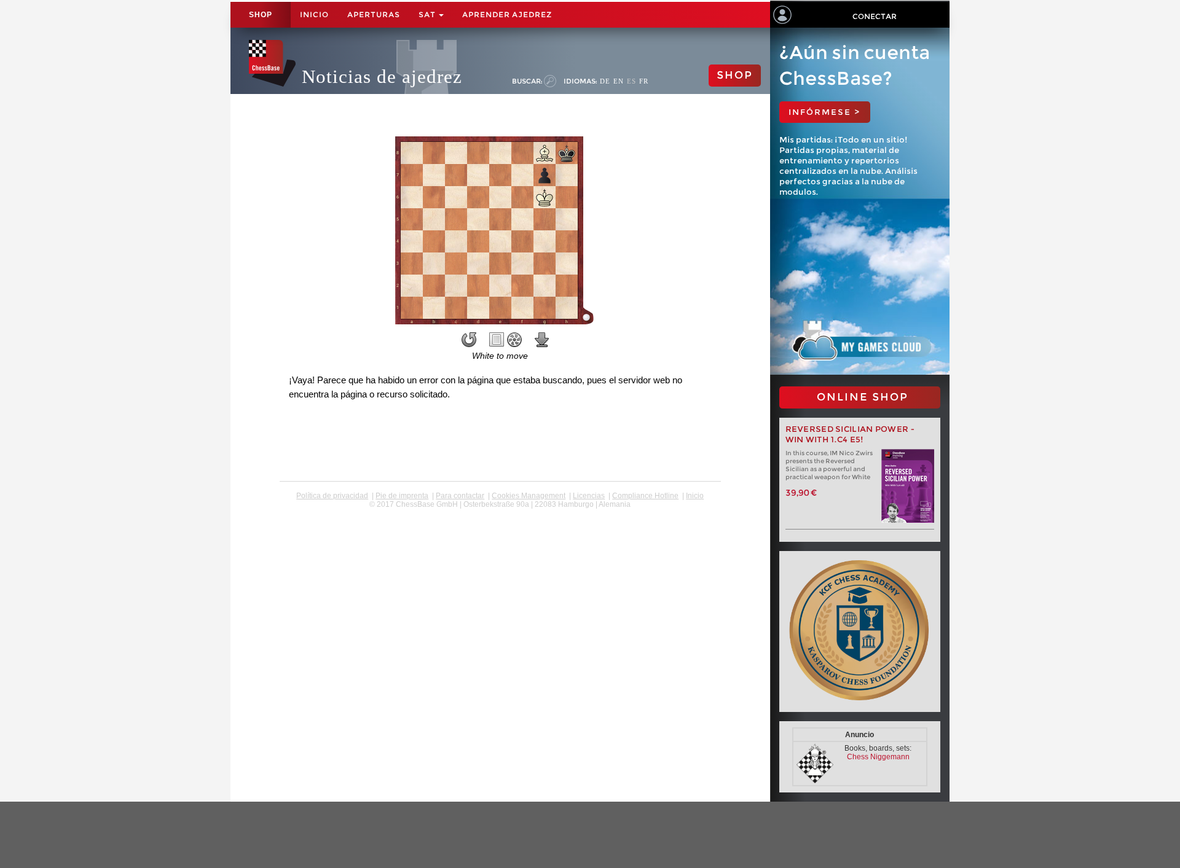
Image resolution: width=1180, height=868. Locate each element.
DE (605, 81)
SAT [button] (428, 14)
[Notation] (496, 339)
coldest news (500, 513)
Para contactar (460, 495)
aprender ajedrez (507, 14)
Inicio (314, 14)
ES (631, 81)
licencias (589, 495)
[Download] (542, 339)
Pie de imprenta (402, 495)
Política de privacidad (332, 495)
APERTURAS (373, 14)
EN (618, 81)
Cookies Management (528, 495)
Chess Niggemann (878, 757)
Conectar (874, 16)
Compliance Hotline (645, 495)
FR (643, 81)
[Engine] (514, 339)
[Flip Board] (469, 339)
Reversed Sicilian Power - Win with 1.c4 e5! (850, 434)
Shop (260, 14)
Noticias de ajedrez (382, 76)
